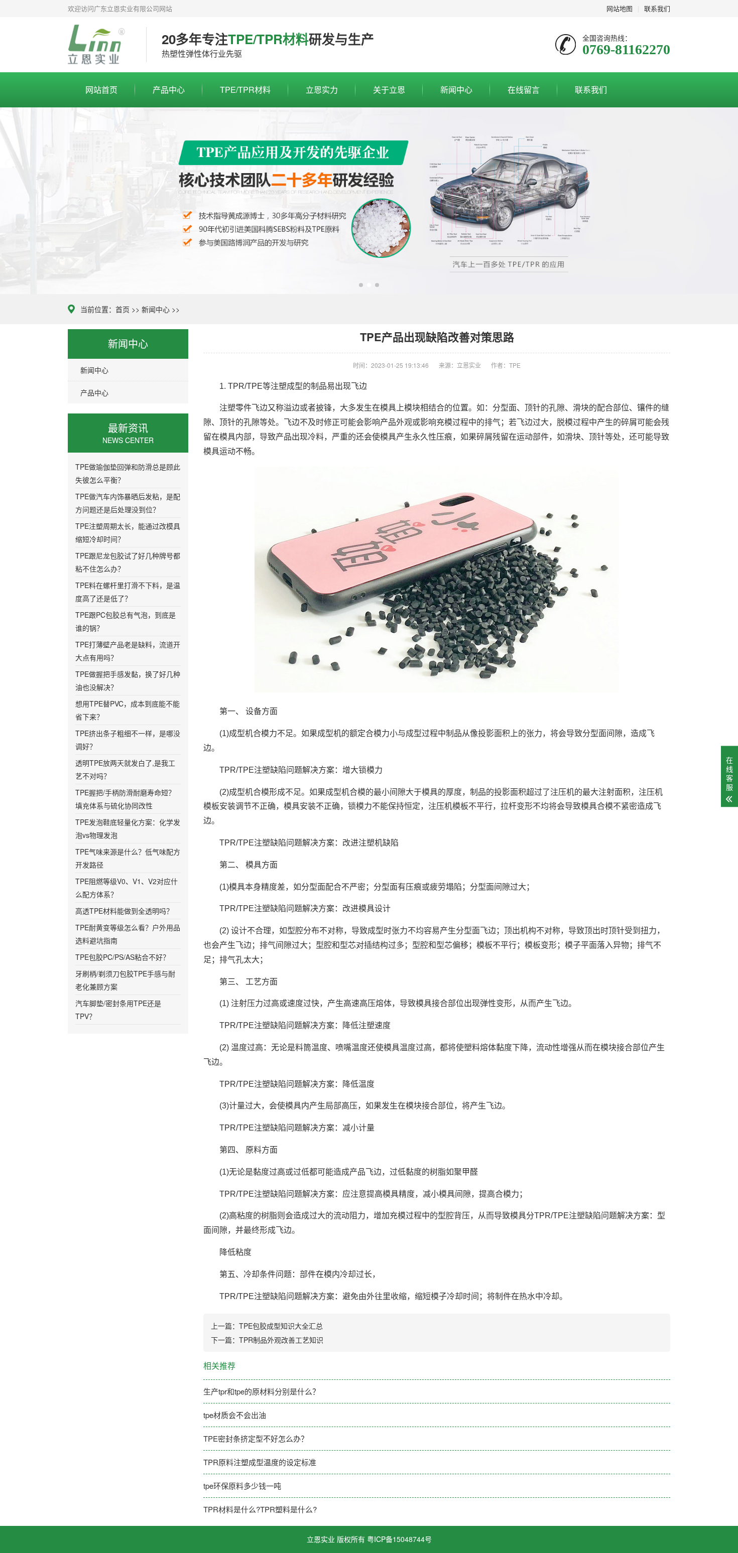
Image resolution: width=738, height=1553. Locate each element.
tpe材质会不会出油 (234, 1414)
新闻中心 (456, 89)
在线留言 (524, 89)
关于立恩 (389, 89)
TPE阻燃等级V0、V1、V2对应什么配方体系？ (126, 887)
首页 (122, 309)
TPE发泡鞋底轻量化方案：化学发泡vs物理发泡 (127, 828)
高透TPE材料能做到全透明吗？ (124, 911)
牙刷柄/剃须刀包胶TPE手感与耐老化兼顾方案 (125, 980)
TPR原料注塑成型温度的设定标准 (259, 1462)
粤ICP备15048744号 (399, 1539)
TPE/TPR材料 (245, 89)
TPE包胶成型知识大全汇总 (281, 1326)
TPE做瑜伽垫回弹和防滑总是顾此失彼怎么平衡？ (127, 473)
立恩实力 (322, 89)
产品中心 (169, 89)
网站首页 (101, 89)
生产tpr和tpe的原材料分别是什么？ (261, 1391)
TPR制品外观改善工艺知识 (281, 1340)
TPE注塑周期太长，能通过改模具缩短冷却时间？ (127, 532)
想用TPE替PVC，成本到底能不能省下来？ (127, 710)
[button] (361, 285)
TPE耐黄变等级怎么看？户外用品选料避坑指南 (127, 933)
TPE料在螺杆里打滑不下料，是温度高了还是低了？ (127, 591)
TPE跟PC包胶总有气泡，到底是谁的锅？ (125, 621)
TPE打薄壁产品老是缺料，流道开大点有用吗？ (127, 650)
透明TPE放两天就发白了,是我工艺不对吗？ (125, 769)
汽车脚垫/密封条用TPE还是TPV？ (118, 1009)
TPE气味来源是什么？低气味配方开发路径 (127, 858)
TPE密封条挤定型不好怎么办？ (255, 1438)
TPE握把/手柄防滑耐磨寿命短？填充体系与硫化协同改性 (125, 798)
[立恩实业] (99, 45)
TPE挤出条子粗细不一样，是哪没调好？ (127, 739)
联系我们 (591, 89)
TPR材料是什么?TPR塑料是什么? (260, 1509)
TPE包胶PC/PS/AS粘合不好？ (122, 957)
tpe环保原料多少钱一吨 (242, 1485)
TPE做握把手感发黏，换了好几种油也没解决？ (127, 680)
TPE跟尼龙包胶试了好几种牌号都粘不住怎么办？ (127, 562)
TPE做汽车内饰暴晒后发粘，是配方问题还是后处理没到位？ (127, 502)
